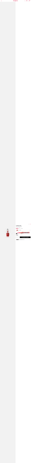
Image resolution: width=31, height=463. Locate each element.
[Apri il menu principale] (1, 1)
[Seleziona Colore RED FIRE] (22, 232)
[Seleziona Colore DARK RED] (25, 232)
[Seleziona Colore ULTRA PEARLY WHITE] (21, 231)
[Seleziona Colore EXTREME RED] (28, 232)
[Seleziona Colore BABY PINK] (28, 231)
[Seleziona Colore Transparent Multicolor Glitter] (22, 233)
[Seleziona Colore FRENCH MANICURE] (16, 231)
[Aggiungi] (18, 237)
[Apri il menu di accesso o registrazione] (26, 1)
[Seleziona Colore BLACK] (16, 233)
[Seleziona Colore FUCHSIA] (18, 232)
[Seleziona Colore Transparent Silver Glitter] (21, 233)
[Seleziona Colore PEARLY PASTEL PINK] (27, 231)
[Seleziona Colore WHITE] (18, 231)
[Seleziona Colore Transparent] (19, 233)
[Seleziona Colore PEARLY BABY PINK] (16, 232)
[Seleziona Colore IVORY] (24, 231)
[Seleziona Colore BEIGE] (22, 231)
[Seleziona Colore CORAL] (19, 232)
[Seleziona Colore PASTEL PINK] (25, 231)
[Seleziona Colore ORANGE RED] (21, 232)
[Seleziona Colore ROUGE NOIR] (27, 232)
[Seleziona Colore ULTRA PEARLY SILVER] (18, 233)
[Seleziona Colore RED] (24, 232)
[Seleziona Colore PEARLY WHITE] (19, 231)
